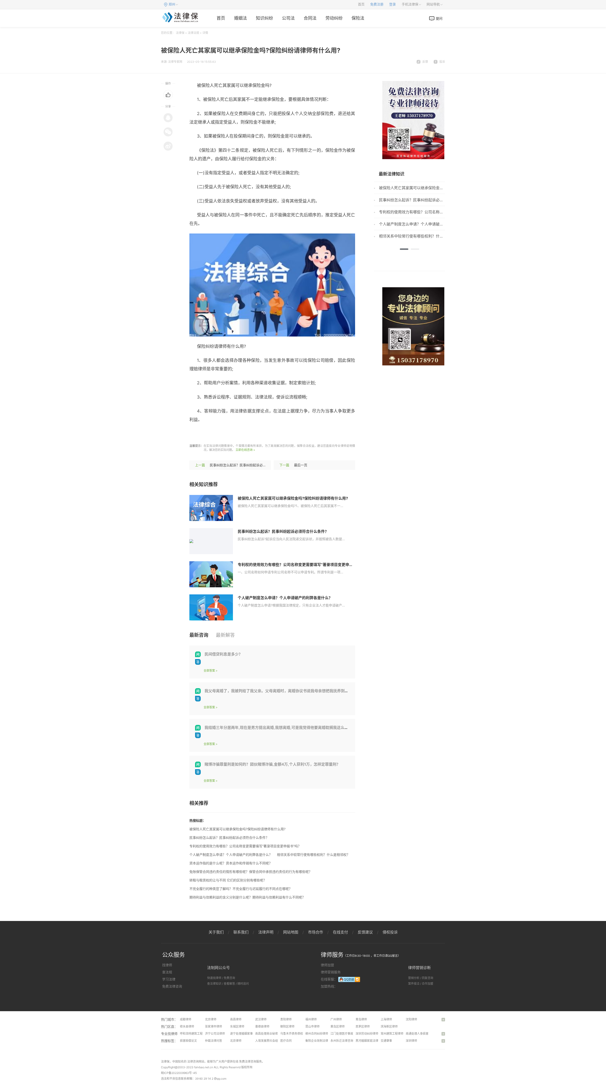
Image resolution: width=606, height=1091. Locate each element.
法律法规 (193, 33)
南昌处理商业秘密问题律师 (272, 1033)
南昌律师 (235, 1019)
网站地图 (290, 932)
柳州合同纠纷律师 (316, 1033)
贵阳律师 (286, 1019)
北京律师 (210, 1019)
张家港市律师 (213, 1026)
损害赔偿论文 (188, 1040)
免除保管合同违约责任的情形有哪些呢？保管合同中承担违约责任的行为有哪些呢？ (250, 872)
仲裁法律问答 (213, 1040)
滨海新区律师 (389, 1026)
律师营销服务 (331, 972)
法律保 (180, 33)
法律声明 (265, 932)
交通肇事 (386, 1040)
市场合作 (315, 932)
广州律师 (336, 1019)
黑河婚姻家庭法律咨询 (370, 1040)
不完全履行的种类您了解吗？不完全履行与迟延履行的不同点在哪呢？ (240, 889)
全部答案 (209, 670)
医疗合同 (286, 1040)
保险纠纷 (261, 433)
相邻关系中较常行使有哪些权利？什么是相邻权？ (313, 855)
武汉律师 (261, 1019)
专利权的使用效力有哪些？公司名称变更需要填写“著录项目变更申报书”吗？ (302, 564)
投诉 (442, 61)
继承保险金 (240, 433)
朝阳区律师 (287, 1026)
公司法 (288, 18)
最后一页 (300, 465)
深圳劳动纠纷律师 (367, 1033)
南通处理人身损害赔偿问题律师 (426, 1033)
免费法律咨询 (172, 986)
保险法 (358, 18)
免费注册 (376, 4)
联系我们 (241, 932)
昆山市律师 (312, 1026)
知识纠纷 (264, 18)
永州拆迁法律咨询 (341, 1040)
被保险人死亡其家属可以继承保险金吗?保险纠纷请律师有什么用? (293, 498)
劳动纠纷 (334, 18)
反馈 (425, 61)
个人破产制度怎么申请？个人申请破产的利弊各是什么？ (285, 597)
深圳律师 (411, 1040)
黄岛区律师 (337, 1026)
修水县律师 (187, 1026)
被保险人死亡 (216, 433)
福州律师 (311, 1019)
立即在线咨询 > (245, 450)
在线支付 (340, 932)
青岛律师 (361, 1019)
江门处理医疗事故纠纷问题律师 (350, 1033)
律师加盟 (327, 965)
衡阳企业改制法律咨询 (319, 1040)
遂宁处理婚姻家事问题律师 (247, 1033)
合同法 (310, 18)
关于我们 (216, 932)
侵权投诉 (390, 932)
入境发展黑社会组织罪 (269, 1040)
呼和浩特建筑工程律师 (194, 1033)
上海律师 (386, 1019)
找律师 (167, 965)
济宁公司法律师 (215, 1033)
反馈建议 (365, 932)
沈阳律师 (411, 1019)
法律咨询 (193, 1061)
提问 (439, 18)
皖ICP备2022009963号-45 (179, 1073)
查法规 (167, 972)
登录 (392, 4)
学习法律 (168, 979)
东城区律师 (237, 1026)
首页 (361, 4)
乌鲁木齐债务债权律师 (294, 1033)
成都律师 (185, 1019)
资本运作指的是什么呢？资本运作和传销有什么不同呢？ (230, 863)
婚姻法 (240, 18)
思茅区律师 (363, 1026)
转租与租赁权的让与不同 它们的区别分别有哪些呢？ (228, 880)
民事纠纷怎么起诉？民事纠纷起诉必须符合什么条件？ (249, 465)
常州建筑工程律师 (392, 1033)
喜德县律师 (262, 1026)
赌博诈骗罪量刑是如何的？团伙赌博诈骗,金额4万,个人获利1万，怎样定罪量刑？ (272, 764)
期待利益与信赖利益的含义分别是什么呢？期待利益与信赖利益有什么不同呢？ (247, 897)
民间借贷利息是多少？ (223, 654)
